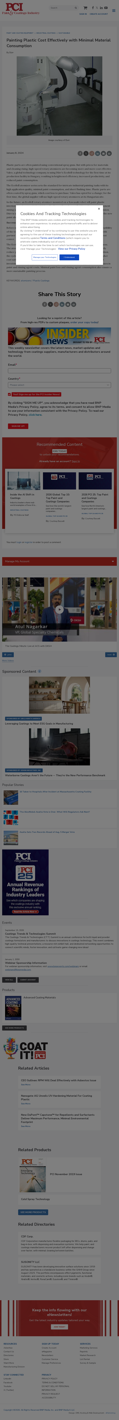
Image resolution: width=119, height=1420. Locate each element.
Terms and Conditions (52, 238)
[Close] (99, 209)
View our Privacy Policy (71, 249)
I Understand (69, 257)
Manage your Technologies (44, 257)
